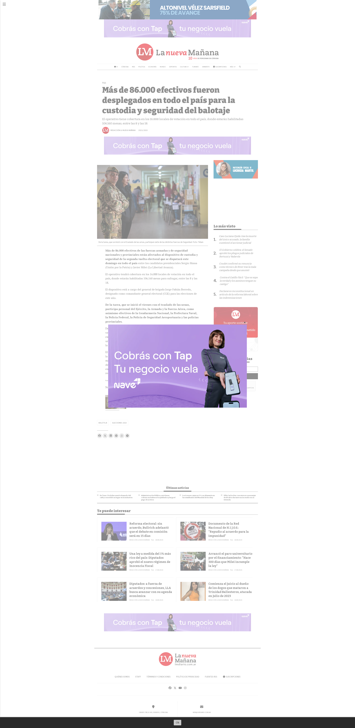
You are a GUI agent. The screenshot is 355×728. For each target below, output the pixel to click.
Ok (177, 722)
